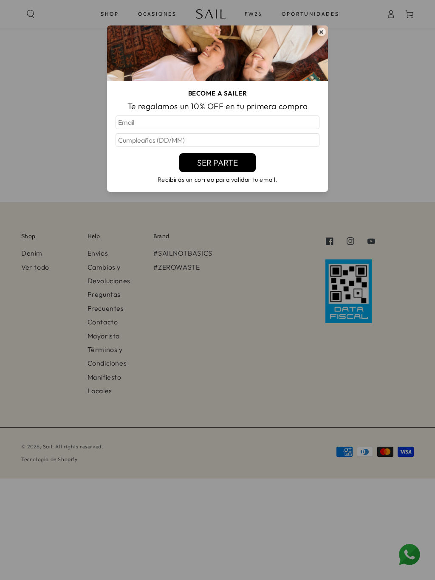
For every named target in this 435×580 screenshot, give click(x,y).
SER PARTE (217, 163)
